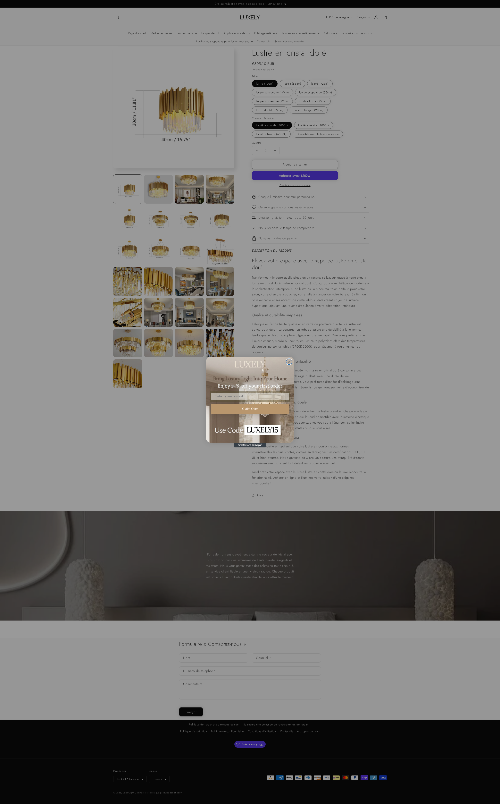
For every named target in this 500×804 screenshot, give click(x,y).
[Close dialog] (289, 362)
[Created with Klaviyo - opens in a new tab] (250, 445)
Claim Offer (250, 408)
